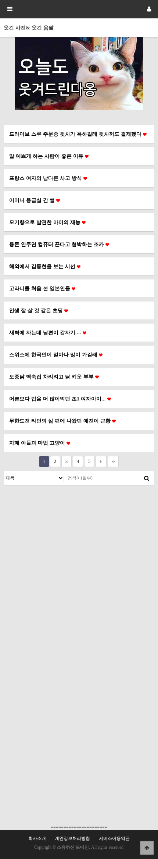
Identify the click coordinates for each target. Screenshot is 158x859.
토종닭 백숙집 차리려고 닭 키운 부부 (52, 376)
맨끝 (113, 461)
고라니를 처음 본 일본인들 (40, 288)
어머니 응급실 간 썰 (32, 200)
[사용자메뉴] (148, 9)
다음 (101, 461)
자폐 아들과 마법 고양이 (38, 443)
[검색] (146, 478)
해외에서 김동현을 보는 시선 (43, 266)
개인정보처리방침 (72, 838)
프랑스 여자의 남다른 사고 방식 (46, 178)
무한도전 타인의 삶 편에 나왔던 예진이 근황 (60, 421)
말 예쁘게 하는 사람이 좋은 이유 (47, 156)
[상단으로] (147, 848)
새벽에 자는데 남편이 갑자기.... (46, 332)
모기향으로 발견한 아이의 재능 (45, 222)
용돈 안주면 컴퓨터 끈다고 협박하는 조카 (57, 244)
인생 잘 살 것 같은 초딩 (36, 310)
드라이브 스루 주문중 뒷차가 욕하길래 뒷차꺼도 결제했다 (76, 134)
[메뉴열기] (9, 9)
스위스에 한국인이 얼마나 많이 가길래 (54, 354)
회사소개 (37, 838)
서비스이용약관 (114, 838)
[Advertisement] (79, 568)
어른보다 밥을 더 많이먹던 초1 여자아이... (58, 399)
